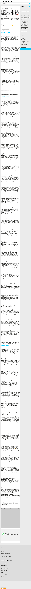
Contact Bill (2, 576)
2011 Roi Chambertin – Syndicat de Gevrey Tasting (25, 11)
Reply (17, 534)
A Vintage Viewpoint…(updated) (24, 13)
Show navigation (2, 1)
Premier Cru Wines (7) (5, 29)
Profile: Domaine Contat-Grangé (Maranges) (24, 25)
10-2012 (22, 6)
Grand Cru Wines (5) (5, 30)
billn (11, 8)
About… (2, 572)
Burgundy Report (8, 1)
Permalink (15, 534)
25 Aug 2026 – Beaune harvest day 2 (5, 551)
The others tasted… (6, 7)
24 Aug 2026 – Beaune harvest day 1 (5, 553)
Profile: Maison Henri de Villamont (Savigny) (24, 39)
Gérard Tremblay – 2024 (4, 565)
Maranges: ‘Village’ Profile (25, 15)
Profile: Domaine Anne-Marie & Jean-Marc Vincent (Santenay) (25, 18)
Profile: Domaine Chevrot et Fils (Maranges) (25, 22)
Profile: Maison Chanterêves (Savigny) (25, 36)
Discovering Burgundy (4, 574)
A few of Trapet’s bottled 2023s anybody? (6, 556)
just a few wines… (3, 558)
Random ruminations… (24, 44)
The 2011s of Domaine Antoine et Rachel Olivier (25, 47)
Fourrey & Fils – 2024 (4, 563)
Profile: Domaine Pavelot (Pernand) (24, 33)
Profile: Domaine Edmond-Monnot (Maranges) (25, 31)
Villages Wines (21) (5, 28)
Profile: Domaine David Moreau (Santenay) (24, 28)
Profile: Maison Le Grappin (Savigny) (25, 42)
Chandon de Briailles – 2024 (4, 568)
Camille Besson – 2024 (4, 570)
